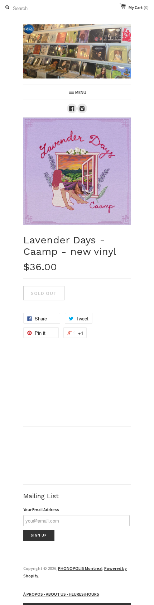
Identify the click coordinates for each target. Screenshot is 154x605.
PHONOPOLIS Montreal (80, 568)
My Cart (139, 7)
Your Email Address (41, 509)
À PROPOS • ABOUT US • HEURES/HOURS (61, 594)
